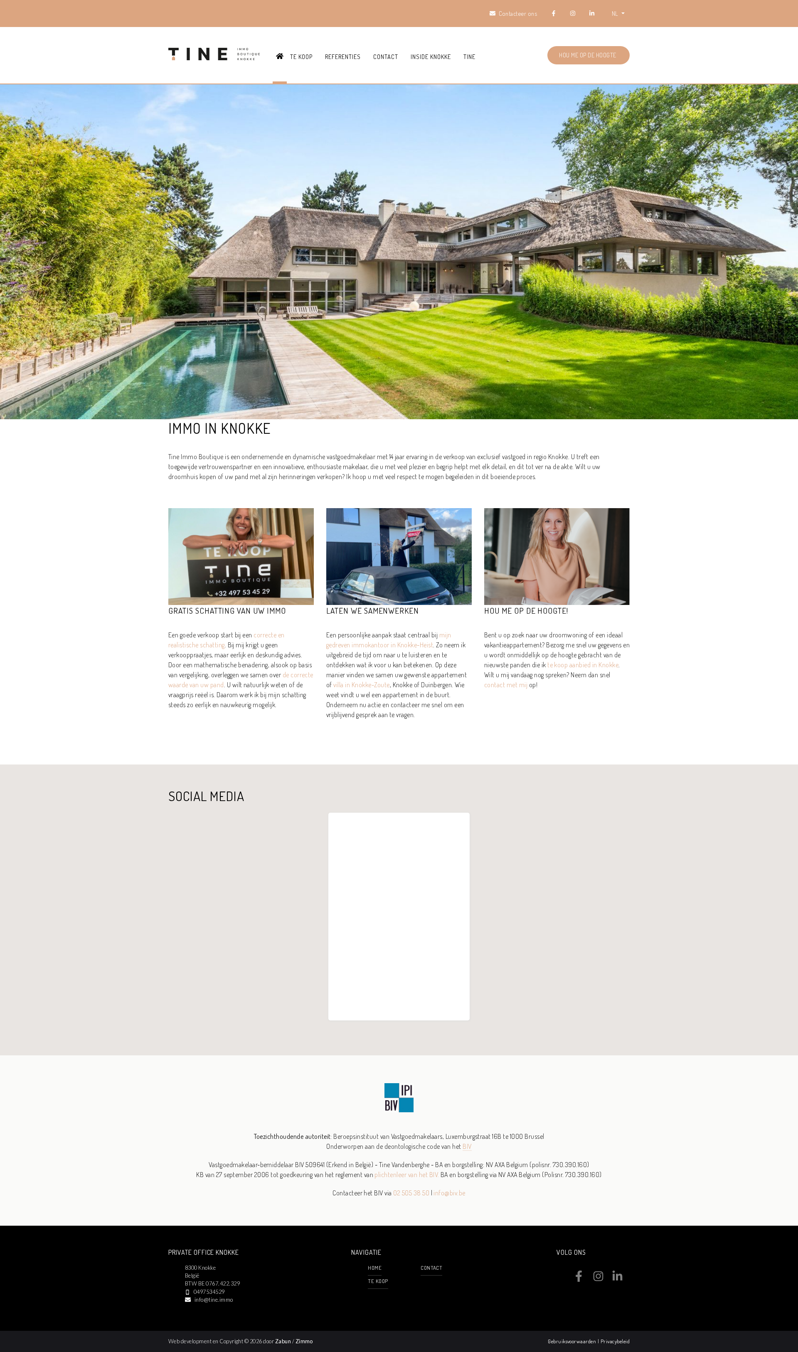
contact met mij (505, 685)
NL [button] (616, 13)
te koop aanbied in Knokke (582, 665)
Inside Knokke (431, 56)
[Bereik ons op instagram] (598, 1279)
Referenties (343, 56)
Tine (469, 56)
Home (375, 1267)
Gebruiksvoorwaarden (573, 1341)
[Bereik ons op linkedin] (617, 1279)
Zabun (283, 1341)
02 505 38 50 (411, 1193)
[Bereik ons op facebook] (578, 1279)
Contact (385, 56)
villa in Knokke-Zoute (361, 685)
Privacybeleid (615, 1341)
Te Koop (301, 56)
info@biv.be (449, 1193)
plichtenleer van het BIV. (406, 1174)
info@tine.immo (214, 1299)
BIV (467, 1146)
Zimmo (304, 1341)
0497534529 (209, 1291)
